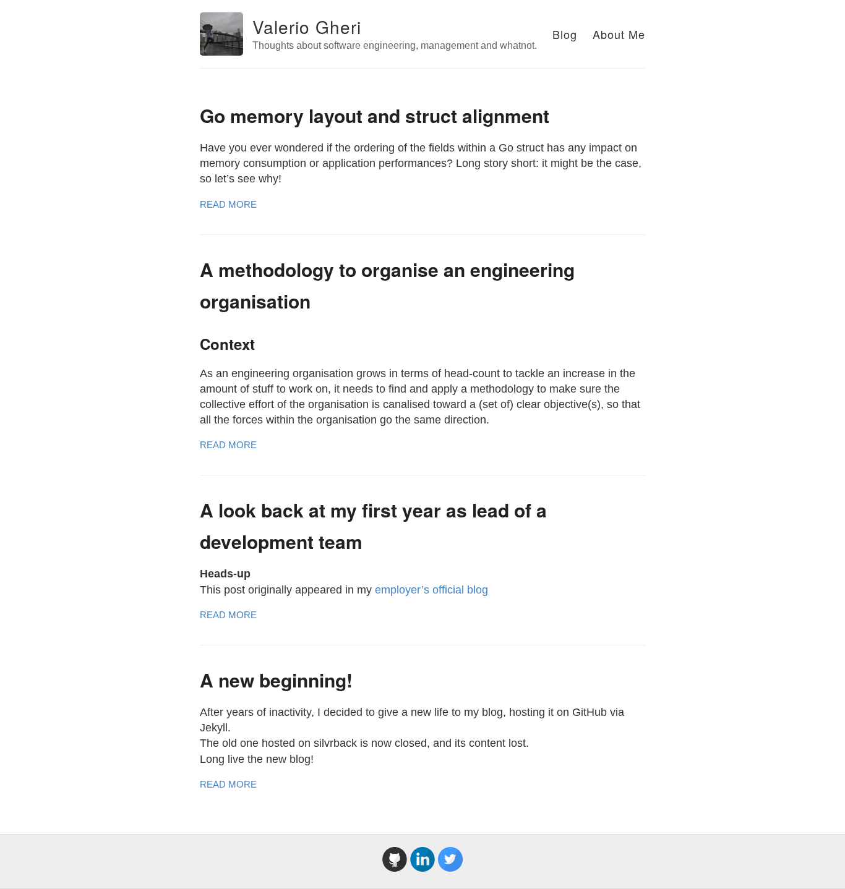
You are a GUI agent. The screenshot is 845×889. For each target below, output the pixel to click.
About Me (619, 34)
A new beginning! (276, 679)
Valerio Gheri (306, 26)
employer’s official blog (431, 590)
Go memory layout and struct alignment (374, 115)
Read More (228, 204)
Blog (564, 34)
